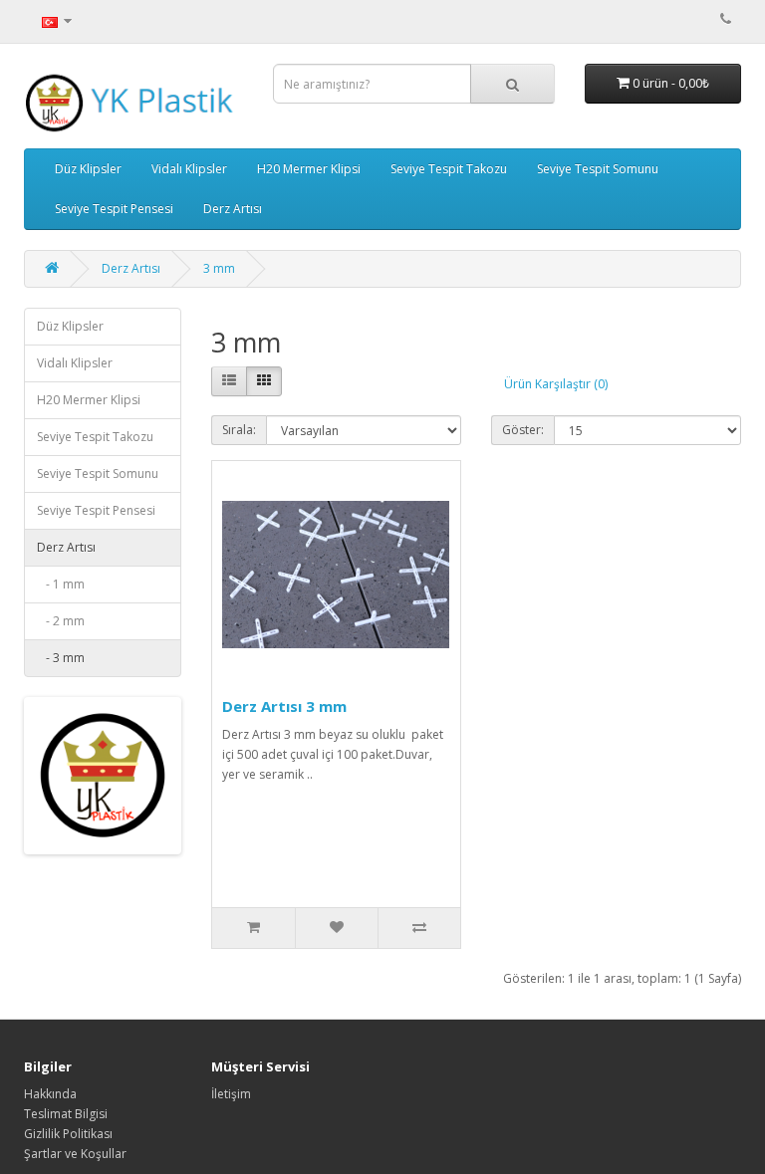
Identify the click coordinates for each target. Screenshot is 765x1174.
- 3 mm (61, 657)
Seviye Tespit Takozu (448, 168)
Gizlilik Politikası (68, 1133)
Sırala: (239, 429)
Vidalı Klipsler (189, 168)
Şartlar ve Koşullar (75, 1153)
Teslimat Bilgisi (66, 1113)
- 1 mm (61, 584)
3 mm (219, 268)
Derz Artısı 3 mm (284, 706)
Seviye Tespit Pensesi (114, 208)
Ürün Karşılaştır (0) (556, 383)
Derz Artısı (232, 208)
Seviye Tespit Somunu (597, 168)
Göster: (523, 429)
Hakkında (50, 1093)
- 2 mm (61, 620)
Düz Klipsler (88, 168)
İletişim (231, 1093)
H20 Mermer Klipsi (309, 168)
